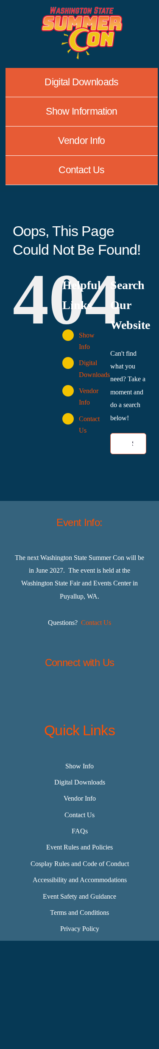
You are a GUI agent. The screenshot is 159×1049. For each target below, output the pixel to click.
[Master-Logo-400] (82, 10)
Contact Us (96, 622)
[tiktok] (101, 693)
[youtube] (122, 693)
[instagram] (79, 693)
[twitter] (58, 693)
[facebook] (37, 693)
